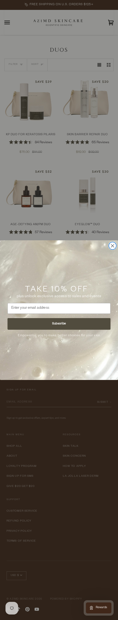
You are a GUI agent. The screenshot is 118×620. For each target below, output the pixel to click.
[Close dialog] (112, 245)
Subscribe (59, 324)
